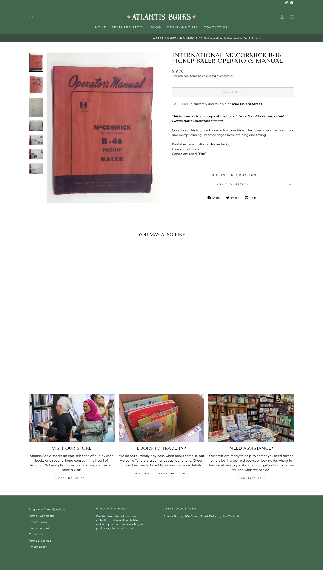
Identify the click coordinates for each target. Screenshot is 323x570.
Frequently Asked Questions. (161, 473)
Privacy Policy (38, 522)
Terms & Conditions (41, 515)
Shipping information (233, 175)
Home (100, 27)
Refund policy (38, 547)
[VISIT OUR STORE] (72, 418)
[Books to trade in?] (161, 418)
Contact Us (216, 27)
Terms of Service (40, 540)
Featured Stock (128, 27)
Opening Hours (182, 27)
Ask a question (233, 184)
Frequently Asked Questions (47, 509)
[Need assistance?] (251, 418)
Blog (156, 27)
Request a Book (39, 528)
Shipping (196, 76)
